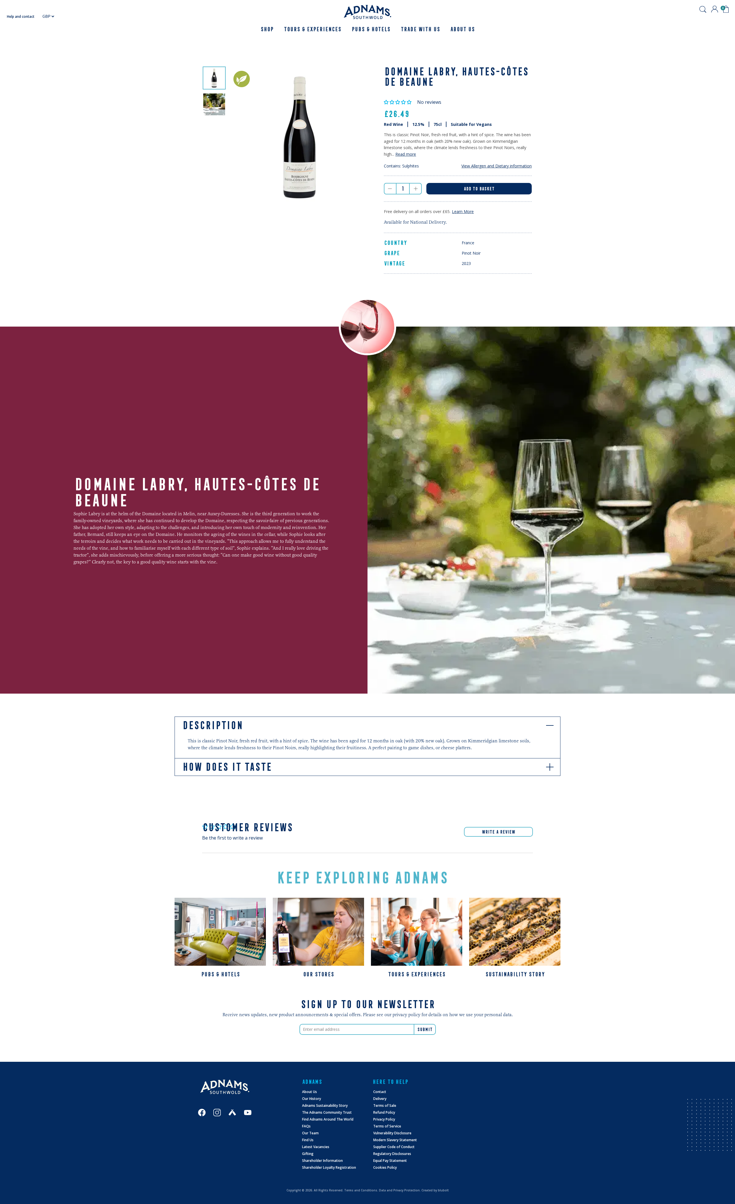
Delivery (379, 1098)
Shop (266, 29)
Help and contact (20, 16)
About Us (309, 1091)
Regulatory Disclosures (392, 1153)
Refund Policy (384, 1112)
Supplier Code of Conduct (394, 1146)
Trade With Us (420, 29)
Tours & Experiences (312, 29)
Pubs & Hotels (370, 29)
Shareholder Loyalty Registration (329, 1167)
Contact (379, 1091)
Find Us (308, 1139)
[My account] (714, 9)
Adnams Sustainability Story (325, 1105)
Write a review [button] (498, 831)
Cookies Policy (385, 1167)
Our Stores (318, 974)
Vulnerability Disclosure (392, 1133)
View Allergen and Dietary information (496, 166)
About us (462, 29)
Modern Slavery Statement (395, 1139)
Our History (311, 1098)
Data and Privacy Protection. (400, 1190)
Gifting (308, 1153)
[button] (398, 102)
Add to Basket (479, 188)
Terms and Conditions (360, 1190)
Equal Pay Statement (390, 1160)
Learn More (463, 211)
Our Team (310, 1133)
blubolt (443, 1190)
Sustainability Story (515, 974)
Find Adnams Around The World (327, 1119)
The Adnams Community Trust (327, 1112)
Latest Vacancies (315, 1146)
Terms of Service (387, 1126)
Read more (405, 154)
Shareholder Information (322, 1160)
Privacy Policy (384, 1119)
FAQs (306, 1126)
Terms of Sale (384, 1105)
